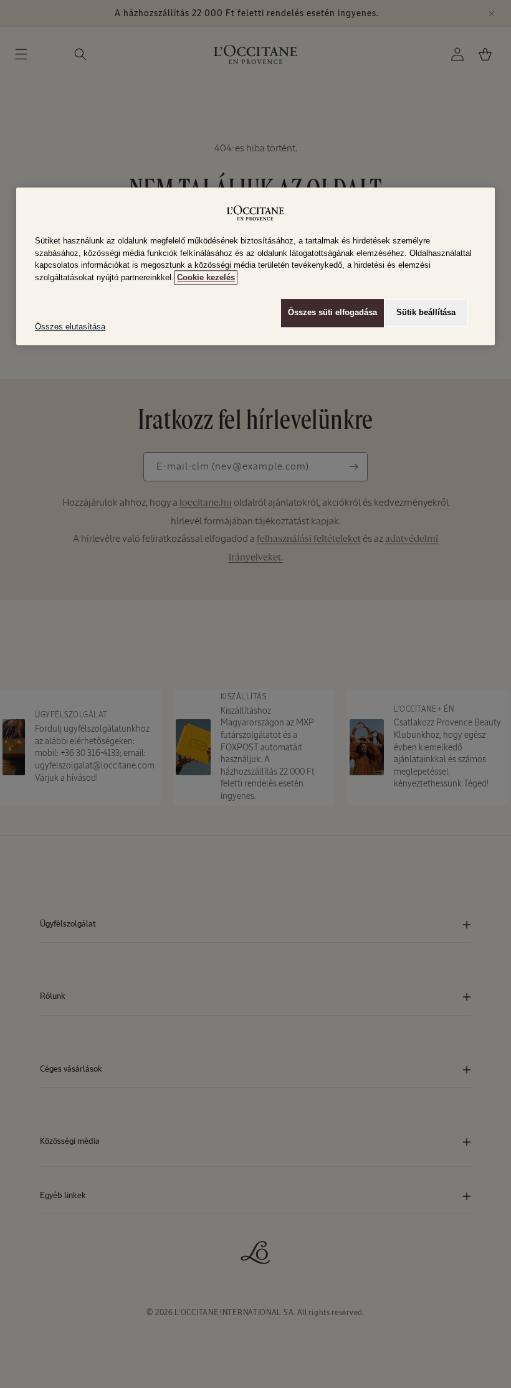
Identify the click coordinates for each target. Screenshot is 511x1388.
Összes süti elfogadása (332, 313)
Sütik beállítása (426, 313)
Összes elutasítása (70, 327)
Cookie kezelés (206, 277)
